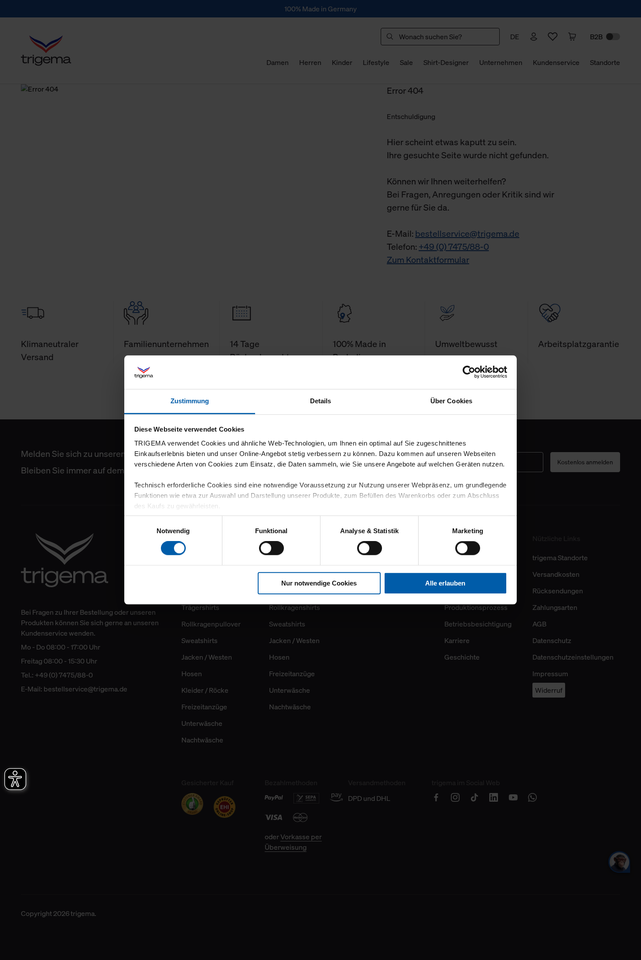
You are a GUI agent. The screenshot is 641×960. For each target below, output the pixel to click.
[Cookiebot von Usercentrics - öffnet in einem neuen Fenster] (469, 372)
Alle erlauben (445, 583)
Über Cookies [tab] (451, 401)
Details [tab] (320, 401)
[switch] (271, 548)
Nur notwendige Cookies (319, 583)
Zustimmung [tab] (189, 401)
